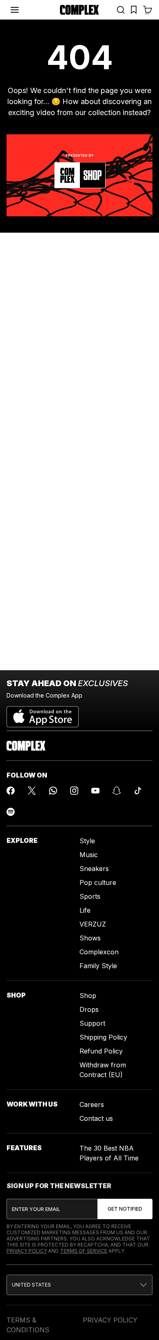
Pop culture (98, 882)
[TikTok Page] (138, 791)
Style (87, 841)
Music (89, 855)
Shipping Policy (103, 1037)
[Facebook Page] (11, 791)
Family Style (98, 966)
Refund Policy (101, 1051)
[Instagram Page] (74, 791)
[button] (79, 1285)
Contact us (96, 1118)
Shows (90, 938)
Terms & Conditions (28, 1325)
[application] (79, 175)
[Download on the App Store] (43, 713)
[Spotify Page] (11, 812)
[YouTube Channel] (95, 791)
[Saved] (134, 10)
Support (92, 1023)
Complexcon (99, 952)
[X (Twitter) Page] (32, 791)
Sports (90, 896)
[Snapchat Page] (117, 791)
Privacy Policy (27, 1251)
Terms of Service (83, 1251)
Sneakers (94, 868)
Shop (88, 995)
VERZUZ (93, 924)
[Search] (121, 10)
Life (85, 910)
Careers (92, 1104)
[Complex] (79, 10)
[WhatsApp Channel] (53, 791)
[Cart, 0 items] (147, 10)
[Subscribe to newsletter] (124, 1209)
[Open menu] (15, 10)
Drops (89, 1009)
